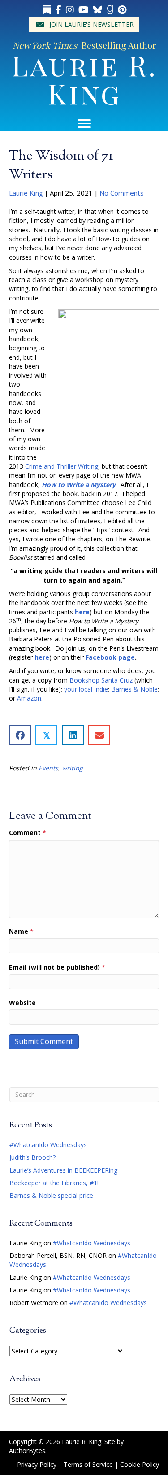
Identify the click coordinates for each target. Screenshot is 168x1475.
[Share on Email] (99, 735)
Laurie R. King (84, 79)
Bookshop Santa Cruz (101, 680)
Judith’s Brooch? (32, 1157)
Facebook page (110, 657)
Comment (27, 832)
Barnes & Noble (134, 689)
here (82, 612)
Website (22, 1002)
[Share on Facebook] (20, 735)
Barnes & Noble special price (51, 1195)
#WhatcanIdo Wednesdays (48, 1144)
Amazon (29, 698)
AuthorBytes (27, 1450)
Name (21, 931)
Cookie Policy (139, 1464)
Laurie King (26, 192)
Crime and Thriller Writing (61, 466)
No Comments (121, 192)
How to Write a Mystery (79, 484)
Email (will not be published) (57, 967)
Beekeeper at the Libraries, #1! (54, 1183)
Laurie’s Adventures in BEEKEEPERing (63, 1170)
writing (72, 768)
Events (48, 768)
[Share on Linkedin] (73, 735)
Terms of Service (88, 1464)
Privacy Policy (36, 1464)
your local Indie (86, 689)
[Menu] (84, 123)
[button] (84, 24)
